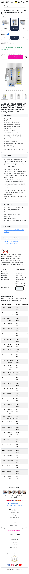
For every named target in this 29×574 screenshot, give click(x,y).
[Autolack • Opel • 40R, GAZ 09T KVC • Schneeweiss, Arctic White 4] (13, 91)
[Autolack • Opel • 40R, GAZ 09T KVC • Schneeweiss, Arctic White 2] (9, 91)
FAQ (14, 515)
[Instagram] (12, 565)
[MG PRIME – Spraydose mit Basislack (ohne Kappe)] (26, 96)
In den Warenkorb (15, 57)
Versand (14, 523)
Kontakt (14, 542)
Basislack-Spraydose (10, 244)
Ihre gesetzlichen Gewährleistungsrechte (14, 528)
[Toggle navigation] (26, 2)
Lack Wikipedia (14, 517)
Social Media (15, 537)
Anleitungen (14, 512)
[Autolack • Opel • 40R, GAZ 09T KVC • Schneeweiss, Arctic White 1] (7, 91)
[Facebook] (8, 565)
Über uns (14, 545)
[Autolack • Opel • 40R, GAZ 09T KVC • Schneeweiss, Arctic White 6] (16, 91)
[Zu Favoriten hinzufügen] (26, 57)
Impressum (14, 550)
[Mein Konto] (19, 2)
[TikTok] (16, 565)
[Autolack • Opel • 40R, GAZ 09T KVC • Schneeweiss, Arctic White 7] (18, 91)
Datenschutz (14, 547)
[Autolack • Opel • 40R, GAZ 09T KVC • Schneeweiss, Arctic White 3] (11, 91)
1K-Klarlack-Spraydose (11, 241)
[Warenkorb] (24, 2)
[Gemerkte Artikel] (21, 2)
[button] (14, 75)
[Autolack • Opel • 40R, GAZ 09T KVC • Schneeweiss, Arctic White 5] (14, 91)
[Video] (22, 91)
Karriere (13, 539)
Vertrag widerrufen (14, 530)
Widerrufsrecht (14, 525)
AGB (14, 520)
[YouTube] (20, 565)
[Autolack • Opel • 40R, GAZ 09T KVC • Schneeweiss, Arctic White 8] (20, 91)
